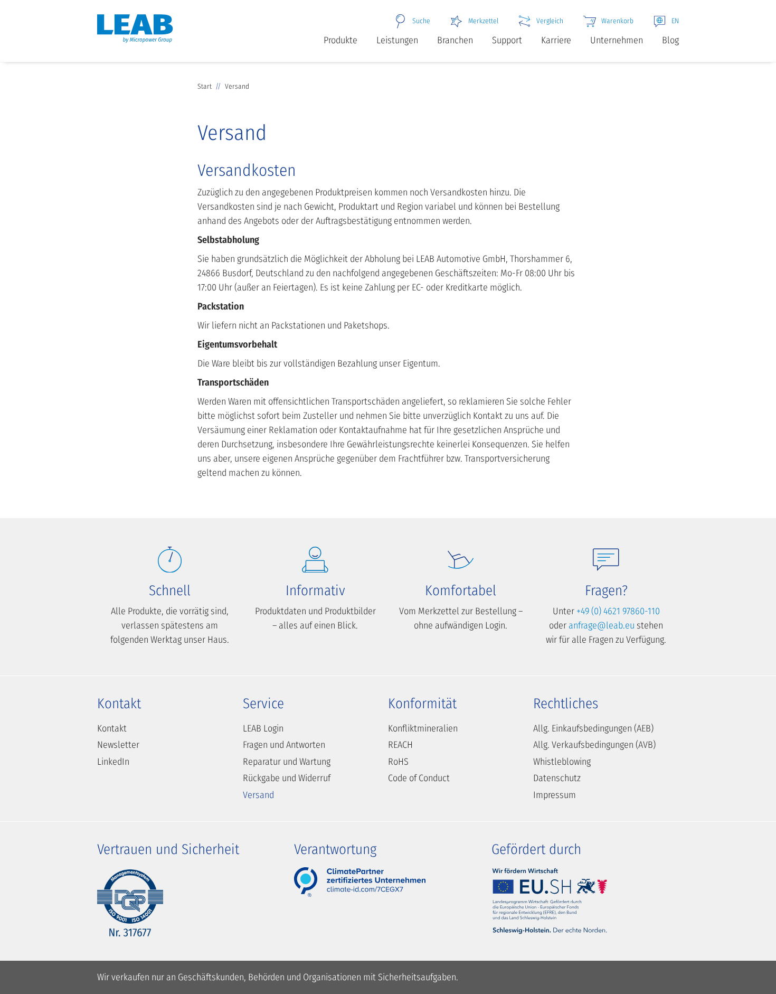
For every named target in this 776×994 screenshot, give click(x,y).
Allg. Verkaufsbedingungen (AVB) (594, 745)
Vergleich (549, 20)
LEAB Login (263, 728)
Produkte (340, 40)
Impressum (554, 795)
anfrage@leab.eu (602, 625)
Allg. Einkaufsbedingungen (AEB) (593, 728)
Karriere (556, 40)
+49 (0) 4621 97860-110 (618, 611)
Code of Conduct (419, 778)
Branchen (455, 40)
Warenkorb (617, 20)
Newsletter (118, 745)
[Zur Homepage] (135, 33)
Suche (421, 20)
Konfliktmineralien (423, 728)
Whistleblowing (562, 761)
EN (675, 20)
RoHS (398, 761)
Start (204, 86)
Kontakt (112, 728)
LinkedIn (113, 761)
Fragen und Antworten (284, 745)
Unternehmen (616, 40)
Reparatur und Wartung (286, 761)
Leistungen (397, 40)
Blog (670, 40)
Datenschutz (557, 778)
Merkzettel (483, 20)
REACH (400, 745)
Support (507, 40)
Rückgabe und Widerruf (286, 778)
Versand (258, 795)
